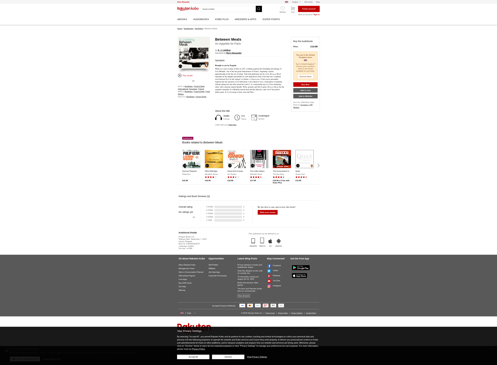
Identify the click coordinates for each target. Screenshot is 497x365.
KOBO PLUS (222, 19)
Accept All (193, 357)
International (183, 89)
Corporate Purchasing (217, 276)
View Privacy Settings (257, 357)
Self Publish (213, 265)
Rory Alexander (234, 53)
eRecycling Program (187, 276)
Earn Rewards (183, 2)
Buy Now (305, 85)
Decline (228, 357)
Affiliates (212, 268)
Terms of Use (270, 313)
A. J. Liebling (224, 50)
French (201, 89)
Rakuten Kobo (188, 9)
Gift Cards (308, 2)
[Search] (259, 9)
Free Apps (183, 279)
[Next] (318, 165)
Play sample (188, 75)
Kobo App (232, 125)
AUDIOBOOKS (201, 19)
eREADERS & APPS (246, 19)
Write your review (267, 212)
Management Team (187, 268)
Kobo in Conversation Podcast (191, 272)
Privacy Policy (283, 313)
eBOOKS (182, 19)
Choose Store (305, 77)
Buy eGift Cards (185, 283)
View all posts (243, 296)
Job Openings (214, 272)
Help (318, 2)
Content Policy (311, 313)
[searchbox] (231, 9)
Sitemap (182, 290)
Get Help (182, 286)
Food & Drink (199, 86)
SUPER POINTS (271, 19)
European (193, 89)
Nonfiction (189, 86)
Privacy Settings (297, 313)
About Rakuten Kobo (187, 265)
